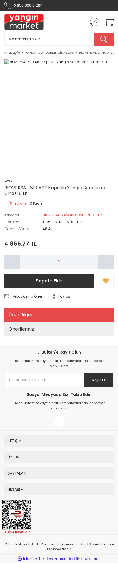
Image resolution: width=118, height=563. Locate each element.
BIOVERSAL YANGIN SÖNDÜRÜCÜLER (72, 215)
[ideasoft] (28, 559)
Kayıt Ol (99, 379)
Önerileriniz (21, 329)
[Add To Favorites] (106, 281)
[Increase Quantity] (106, 262)
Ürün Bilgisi (20, 314)
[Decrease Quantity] (12, 262)
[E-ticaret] (58, 559)
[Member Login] (92, 22)
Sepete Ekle (49, 280)
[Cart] (107, 22)
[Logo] (24, 22)
